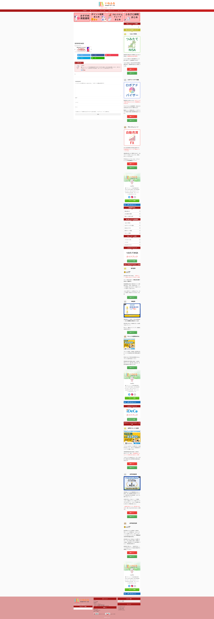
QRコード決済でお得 (129, 216)
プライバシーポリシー (97, 603)
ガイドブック (130, 10)
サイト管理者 (96, 601)
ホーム (95, 600)
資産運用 (85, 10)
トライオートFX (128, 239)
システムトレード (94, 10)
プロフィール (112, 10)
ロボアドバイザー (122, 607)
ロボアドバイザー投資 (129, 225)
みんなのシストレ (128, 244)
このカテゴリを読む (131, 260)
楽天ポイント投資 (128, 230)
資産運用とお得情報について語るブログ (80, 604)
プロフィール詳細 (132, 200)
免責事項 (95, 602)
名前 (76, 97)
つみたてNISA (127, 222)
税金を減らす (127, 211)
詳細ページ (132, 69)
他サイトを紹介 (96, 611)
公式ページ (132, 73)
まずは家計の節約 (128, 213)
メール (76, 102)
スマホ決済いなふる (97, 610)
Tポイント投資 (128, 233)
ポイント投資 (103, 10)
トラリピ (126, 242)
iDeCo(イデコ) (128, 228)
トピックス (121, 10)
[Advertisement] (98, 32)
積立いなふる (96, 609)
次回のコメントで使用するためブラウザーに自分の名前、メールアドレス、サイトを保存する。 (93, 111)
